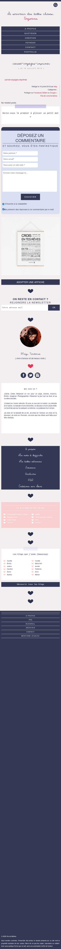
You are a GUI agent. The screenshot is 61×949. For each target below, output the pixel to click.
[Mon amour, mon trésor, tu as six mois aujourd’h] (30, 818)
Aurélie (37, 566)
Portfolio (30, 52)
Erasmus (30, 467)
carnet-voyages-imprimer (31, 63)
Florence (10, 522)
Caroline (10, 569)
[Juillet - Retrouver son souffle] (30, 753)
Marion (37, 574)
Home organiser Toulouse (43, 517)
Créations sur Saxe (30, 486)
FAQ (30, 480)
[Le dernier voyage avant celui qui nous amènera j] (30, 656)
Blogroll (30, 624)
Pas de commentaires (48, 95)
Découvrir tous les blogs (30, 584)
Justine (9, 566)
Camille (9, 561)
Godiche (38, 522)
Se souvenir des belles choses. (30, 16)
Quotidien (30, 33)
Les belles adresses (30, 461)
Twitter (44, 92)
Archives (30, 473)
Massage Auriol (12, 517)
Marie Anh (38, 563)
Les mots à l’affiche (30, 455)
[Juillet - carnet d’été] (30, 850)
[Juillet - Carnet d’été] (30, 721)
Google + (53, 92)
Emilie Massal (11, 520)
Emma (9, 563)
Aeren (9, 572)
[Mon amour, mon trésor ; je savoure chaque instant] (30, 785)
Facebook (38, 92)
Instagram (37, 375)
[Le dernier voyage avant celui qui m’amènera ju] (30, 915)
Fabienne (38, 569)
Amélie (37, 514)
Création (30, 38)
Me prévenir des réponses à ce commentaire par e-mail (29, 209)
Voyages (30, 42)
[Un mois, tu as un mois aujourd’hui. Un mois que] (30, 882)
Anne (37, 520)
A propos (30, 28)
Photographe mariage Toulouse (17, 514)
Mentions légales (30, 636)
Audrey (9, 574)
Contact (30, 47)
